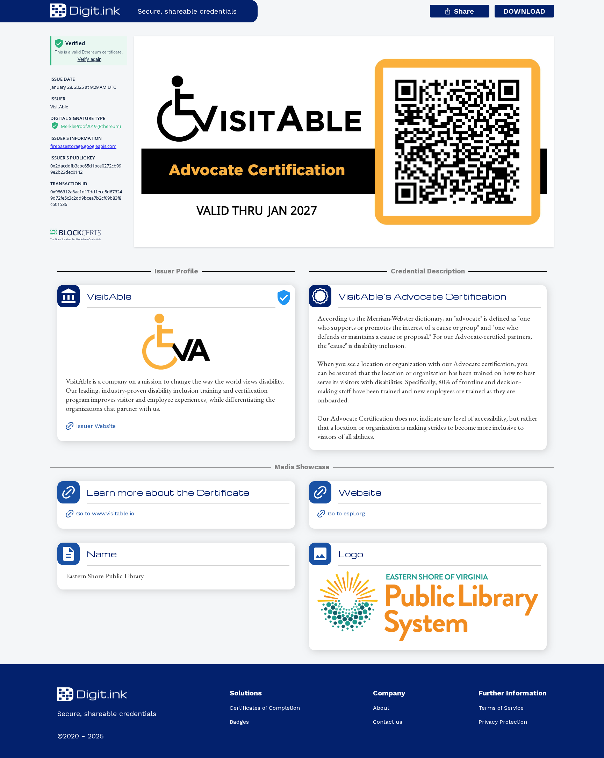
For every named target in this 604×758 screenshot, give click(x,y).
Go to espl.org (346, 513)
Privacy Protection (503, 721)
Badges (239, 721)
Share (464, 11)
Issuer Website (96, 426)
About (381, 708)
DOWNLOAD (524, 11)
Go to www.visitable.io (105, 513)
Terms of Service (501, 708)
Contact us (387, 721)
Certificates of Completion (265, 708)
